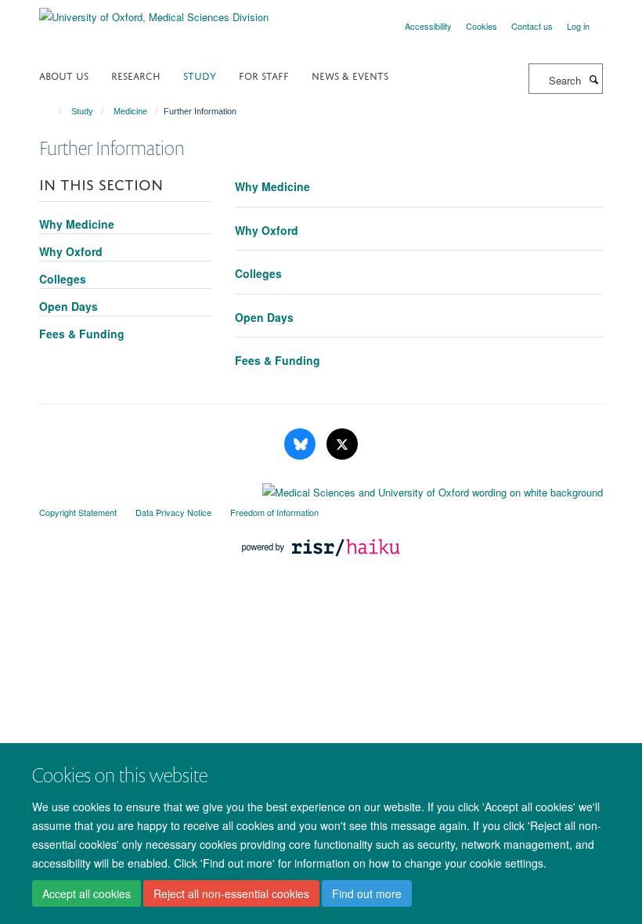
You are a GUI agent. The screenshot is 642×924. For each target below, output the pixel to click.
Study (199, 74)
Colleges (258, 273)
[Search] (593, 79)
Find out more (367, 893)
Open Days (264, 317)
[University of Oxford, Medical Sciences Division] (154, 11)
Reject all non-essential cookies (231, 893)
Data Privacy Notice (173, 512)
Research (135, 74)
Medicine (130, 111)
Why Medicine (272, 186)
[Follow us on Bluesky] (301, 444)
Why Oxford (266, 230)
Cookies (481, 26)
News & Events (350, 74)
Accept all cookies (86, 893)
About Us (63, 74)
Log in (578, 26)
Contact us (532, 26)
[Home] (53, 111)
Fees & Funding (277, 360)
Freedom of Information (274, 512)
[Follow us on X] (342, 444)
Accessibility (428, 26)
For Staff (264, 74)
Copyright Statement (78, 512)
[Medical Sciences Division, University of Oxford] (321, 488)
